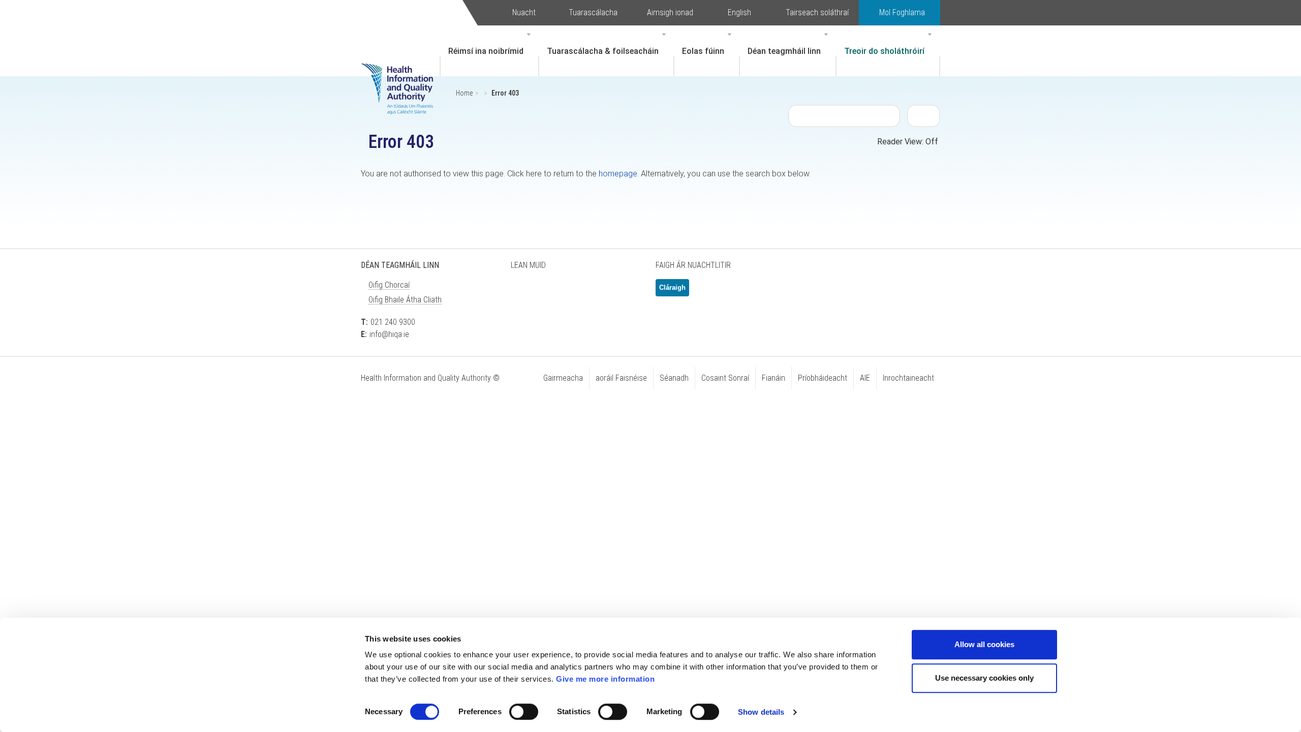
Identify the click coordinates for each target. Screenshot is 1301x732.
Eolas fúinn (703, 51)
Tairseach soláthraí (817, 12)
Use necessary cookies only (984, 678)
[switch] (523, 712)
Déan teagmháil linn (784, 51)
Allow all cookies (984, 644)
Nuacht (524, 12)
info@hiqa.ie (389, 334)
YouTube (599, 291)
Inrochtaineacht (908, 378)
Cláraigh (672, 287)
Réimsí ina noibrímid (485, 51)
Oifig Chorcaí (389, 285)
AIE (865, 378)
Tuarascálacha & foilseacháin (603, 51)
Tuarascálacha (593, 12)
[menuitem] (489, 50)
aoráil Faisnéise (621, 378)
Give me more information (605, 679)
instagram (625, 291)
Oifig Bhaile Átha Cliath (405, 299)
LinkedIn (574, 291)
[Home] (402, 73)
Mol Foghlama (902, 12)
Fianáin (773, 378)
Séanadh (674, 378)
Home (464, 93)
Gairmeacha (563, 378)
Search (924, 115)
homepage (618, 173)
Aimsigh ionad (670, 12)
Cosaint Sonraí (725, 378)
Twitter (523, 291)
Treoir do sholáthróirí (884, 51)
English (739, 12)
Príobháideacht (822, 378)
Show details (761, 712)
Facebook (549, 291)
